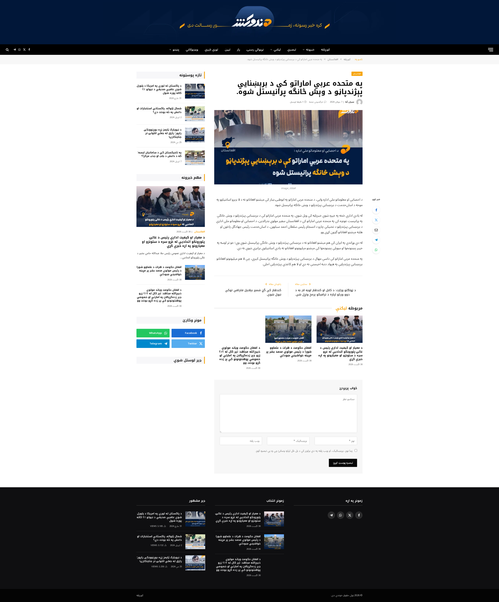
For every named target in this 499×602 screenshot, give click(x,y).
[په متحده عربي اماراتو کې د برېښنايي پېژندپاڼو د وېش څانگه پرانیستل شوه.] (288, 147)
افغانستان (357, 74)
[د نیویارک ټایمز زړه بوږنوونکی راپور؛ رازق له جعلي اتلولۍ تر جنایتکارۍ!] (195, 135)
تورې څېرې (211, 49)
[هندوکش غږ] (249, 22)
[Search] (8, 49)
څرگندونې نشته (316, 102)
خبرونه (310, 49)
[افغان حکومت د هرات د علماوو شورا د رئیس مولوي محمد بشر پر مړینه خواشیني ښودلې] (288, 329)
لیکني (277, 49)
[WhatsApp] (376, 250)
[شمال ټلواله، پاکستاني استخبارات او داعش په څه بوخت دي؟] (195, 113)
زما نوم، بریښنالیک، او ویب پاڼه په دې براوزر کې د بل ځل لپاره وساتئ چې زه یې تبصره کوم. (304, 451)
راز (238, 49)
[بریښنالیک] (376, 230)
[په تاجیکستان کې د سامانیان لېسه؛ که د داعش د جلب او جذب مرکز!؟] (195, 157)
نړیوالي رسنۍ (255, 49)
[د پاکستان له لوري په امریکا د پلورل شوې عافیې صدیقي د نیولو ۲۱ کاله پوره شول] (195, 91)
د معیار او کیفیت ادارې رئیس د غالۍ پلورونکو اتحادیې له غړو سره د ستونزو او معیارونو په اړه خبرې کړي (340, 353)
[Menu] (490, 49)
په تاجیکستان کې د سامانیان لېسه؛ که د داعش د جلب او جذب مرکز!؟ (159, 154)
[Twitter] (376, 220)
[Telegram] (376, 240)
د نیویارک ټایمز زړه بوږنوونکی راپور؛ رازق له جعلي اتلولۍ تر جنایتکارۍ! (162, 133)
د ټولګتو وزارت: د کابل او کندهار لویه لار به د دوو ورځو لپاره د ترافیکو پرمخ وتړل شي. (325, 292)
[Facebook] (376, 210)
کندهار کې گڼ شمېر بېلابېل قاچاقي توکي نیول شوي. (253, 292)
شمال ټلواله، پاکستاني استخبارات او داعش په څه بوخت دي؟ (159, 110)
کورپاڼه (325, 49)
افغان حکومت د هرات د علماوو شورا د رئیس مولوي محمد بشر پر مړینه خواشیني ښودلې (288, 351)
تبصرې (291, 49)
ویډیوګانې (192, 49)
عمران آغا (349, 102)
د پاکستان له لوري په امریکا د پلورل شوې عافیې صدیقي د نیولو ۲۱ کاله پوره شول (159, 89)
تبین (227, 49)
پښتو (176, 49)
